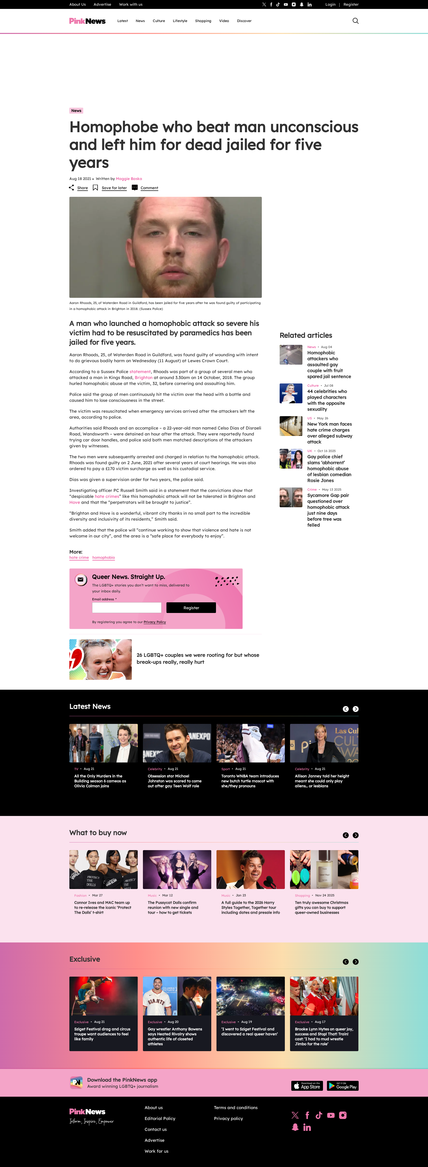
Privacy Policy (155, 622)
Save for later (114, 187)
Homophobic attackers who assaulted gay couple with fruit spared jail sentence (329, 364)
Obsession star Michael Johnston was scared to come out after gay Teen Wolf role (175, 781)
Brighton (144, 377)
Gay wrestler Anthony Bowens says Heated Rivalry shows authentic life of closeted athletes (175, 1036)
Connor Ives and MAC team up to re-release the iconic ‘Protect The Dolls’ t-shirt (102, 907)
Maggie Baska (129, 178)
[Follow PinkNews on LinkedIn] (310, 4)
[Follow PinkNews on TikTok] (319, 1116)
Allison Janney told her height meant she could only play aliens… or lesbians (322, 781)
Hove (74, 502)
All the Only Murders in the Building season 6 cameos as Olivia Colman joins (100, 781)
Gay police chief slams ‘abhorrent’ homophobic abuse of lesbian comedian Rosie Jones (329, 468)
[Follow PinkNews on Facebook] (307, 1116)
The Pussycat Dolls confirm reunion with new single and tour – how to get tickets (173, 907)
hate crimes (107, 496)
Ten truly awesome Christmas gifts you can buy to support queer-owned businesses (321, 907)
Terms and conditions (236, 1107)
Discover (244, 21)
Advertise (102, 4)
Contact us (156, 1129)
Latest (122, 21)
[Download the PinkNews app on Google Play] (343, 1086)
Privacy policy (228, 1118)
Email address (110, 599)
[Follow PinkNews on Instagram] (342, 1116)
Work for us (156, 1151)
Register (351, 4)
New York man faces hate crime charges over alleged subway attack (329, 433)
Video (224, 21)
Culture (159, 21)
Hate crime (79, 557)
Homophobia (103, 557)
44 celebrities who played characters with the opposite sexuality (327, 400)
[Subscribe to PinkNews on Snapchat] (295, 1128)
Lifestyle (180, 21)
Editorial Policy (160, 1118)
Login (330, 4)
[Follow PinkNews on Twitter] (295, 1116)
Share (82, 187)
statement (139, 371)
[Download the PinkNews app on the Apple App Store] (307, 1086)
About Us (77, 4)
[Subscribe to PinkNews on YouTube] (331, 1116)
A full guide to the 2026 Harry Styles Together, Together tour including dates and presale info (250, 907)
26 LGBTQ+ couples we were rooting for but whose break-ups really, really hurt (198, 658)
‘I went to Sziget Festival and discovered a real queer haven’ (249, 1031)
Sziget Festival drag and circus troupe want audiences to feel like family (102, 1034)
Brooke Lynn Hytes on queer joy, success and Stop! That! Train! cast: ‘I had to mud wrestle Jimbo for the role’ (324, 1036)
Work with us (130, 4)
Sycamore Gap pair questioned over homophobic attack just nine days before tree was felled (328, 510)
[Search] (356, 21)
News (140, 21)
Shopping (203, 21)
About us (154, 1107)
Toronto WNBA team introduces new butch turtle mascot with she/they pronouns (250, 781)
